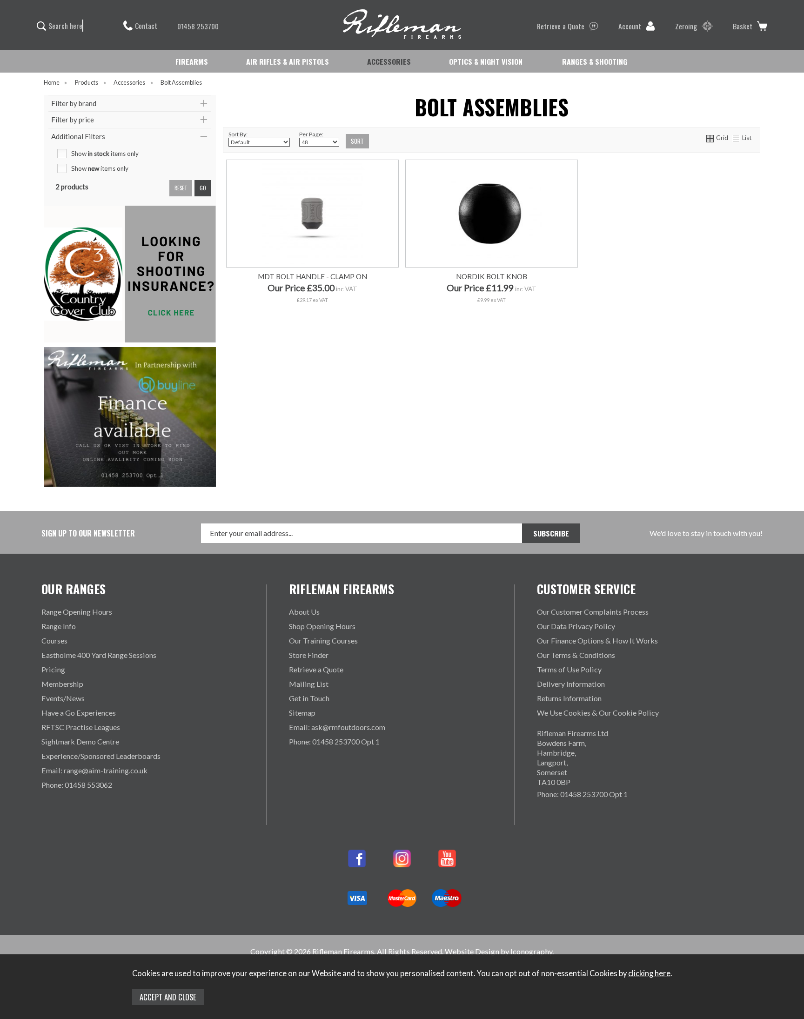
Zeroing (686, 26)
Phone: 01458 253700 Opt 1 (334, 741)
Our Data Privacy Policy (576, 626)
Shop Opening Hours (322, 626)
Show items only (105, 153)
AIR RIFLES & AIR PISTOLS (287, 61)
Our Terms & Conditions (576, 654)
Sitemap (302, 712)
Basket (742, 26)
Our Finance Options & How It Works (597, 640)
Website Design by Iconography (498, 951)
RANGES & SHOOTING (594, 61)
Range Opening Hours (76, 611)
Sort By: (238, 134)
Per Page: (311, 134)
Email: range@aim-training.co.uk (94, 770)
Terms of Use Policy (569, 669)
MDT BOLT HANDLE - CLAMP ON (312, 276)
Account (629, 26)
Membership (62, 683)
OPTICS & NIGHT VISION (486, 61)
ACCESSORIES (389, 61)
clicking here (649, 973)
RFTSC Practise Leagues (80, 727)
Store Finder (308, 654)
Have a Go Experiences (78, 712)
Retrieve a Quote (560, 26)
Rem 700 (312, 318)
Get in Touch (309, 698)
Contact (146, 25)
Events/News (63, 698)
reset (180, 188)
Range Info (58, 626)
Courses (54, 640)
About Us (304, 611)
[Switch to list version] (736, 137)
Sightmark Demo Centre (80, 741)
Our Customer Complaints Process (593, 611)
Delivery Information (571, 683)
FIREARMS (191, 61)
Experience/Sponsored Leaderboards (101, 755)
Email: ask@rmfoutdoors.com (337, 727)
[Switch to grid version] (710, 137)
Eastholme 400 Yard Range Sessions (98, 654)
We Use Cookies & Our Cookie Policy (598, 712)
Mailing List (308, 683)
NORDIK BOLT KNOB (491, 276)
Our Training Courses (323, 640)
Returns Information (569, 698)
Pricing (53, 669)
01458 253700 (198, 26)
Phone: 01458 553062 (76, 784)
